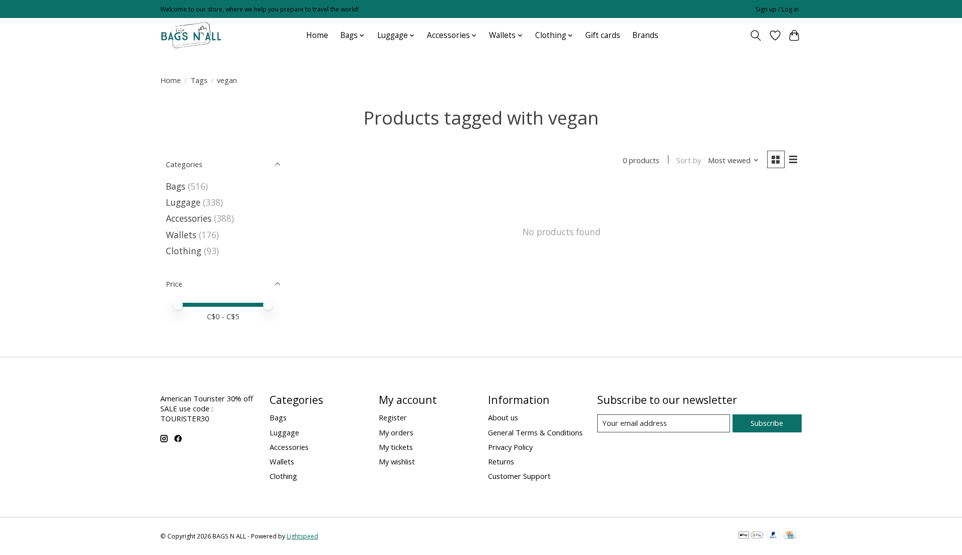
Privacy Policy (510, 447)
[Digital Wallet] (751, 536)
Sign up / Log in (777, 9)
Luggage (183, 202)
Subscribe (767, 423)
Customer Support (519, 476)
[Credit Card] (790, 536)
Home (317, 35)
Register (393, 417)
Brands (645, 35)
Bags (175, 186)
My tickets (396, 447)
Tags (198, 80)
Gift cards (602, 35)
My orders (396, 432)
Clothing (183, 251)
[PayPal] (773, 536)
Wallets (181, 235)
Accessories (188, 218)
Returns (501, 461)
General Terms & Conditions (535, 432)
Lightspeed (302, 536)
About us (503, 417)
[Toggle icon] (756, 36)
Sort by (688, 160)
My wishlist (397, 461)
